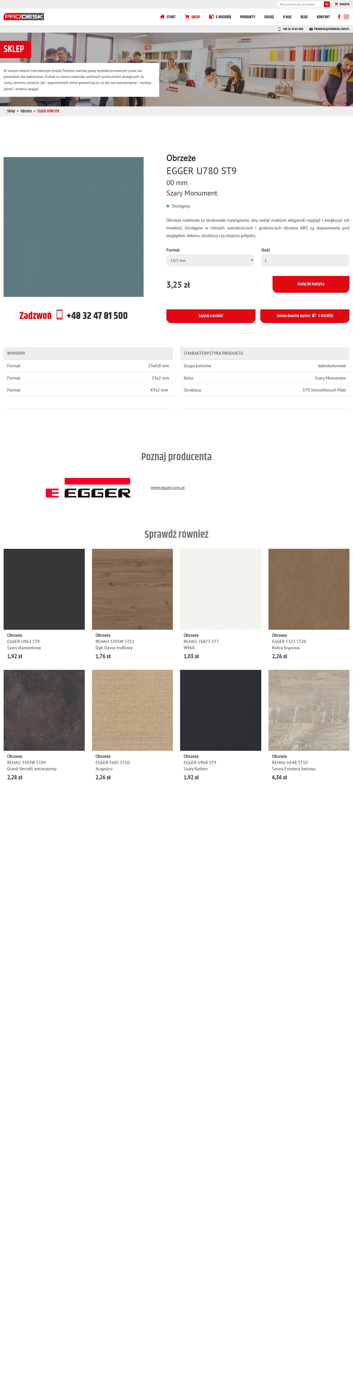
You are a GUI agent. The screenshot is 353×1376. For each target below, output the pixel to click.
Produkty (247, 17)
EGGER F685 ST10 (113, 762)
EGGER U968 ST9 (200, 762)
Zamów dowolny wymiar (305, 316)
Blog (304, 17)
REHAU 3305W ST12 (115, 641)
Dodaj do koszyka (311, 284)
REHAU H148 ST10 (290, 762)
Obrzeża (26, 111)
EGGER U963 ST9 (23, 641)
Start (171, 17)
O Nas (287, 17)
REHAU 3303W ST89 (26, 762)
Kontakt (323, 17)
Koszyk (344, 4)
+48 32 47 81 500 (292, 29)
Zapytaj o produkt (211, 316)
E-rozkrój (223, 17)
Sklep (195, 17)
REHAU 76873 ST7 (201, 641)
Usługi (269, 17)
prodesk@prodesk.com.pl (331, 29)
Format (173, 250)
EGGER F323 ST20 (289, 641)
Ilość (266, 250)
